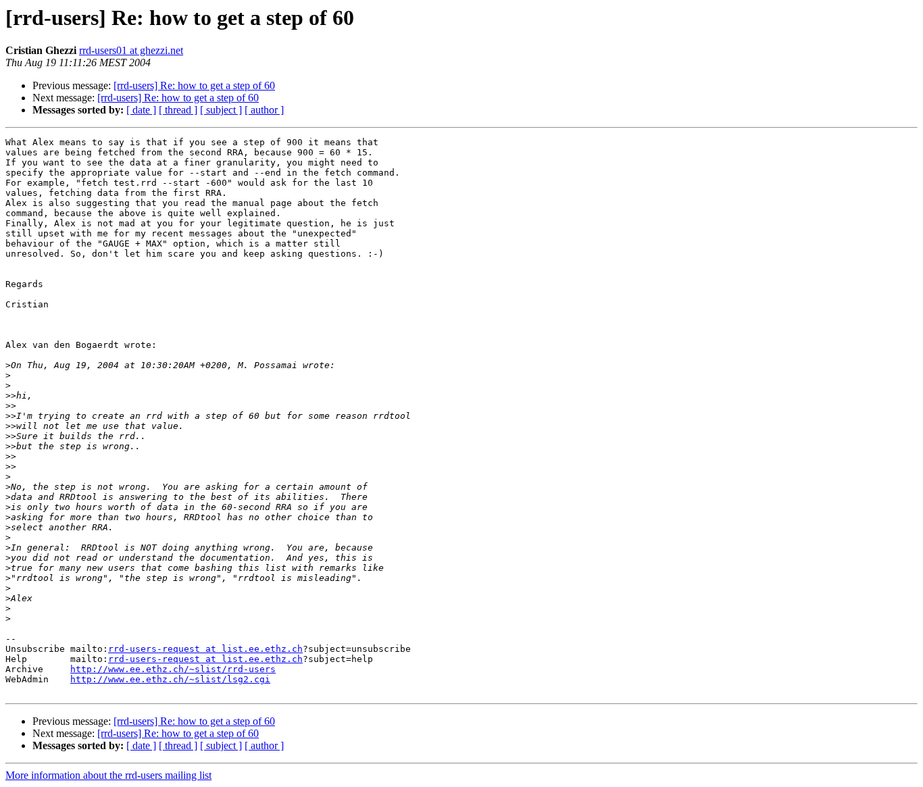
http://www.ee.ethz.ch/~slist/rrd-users (173, 669)
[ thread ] (178, 110)
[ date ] (141, 110)
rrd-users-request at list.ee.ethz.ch (205, 649)
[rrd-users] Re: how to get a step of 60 (194, 85)
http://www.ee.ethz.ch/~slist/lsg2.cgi (170, 679)
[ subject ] (221, 110)
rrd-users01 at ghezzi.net (131, 50)
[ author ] (264, 110)
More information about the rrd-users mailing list (108, 775)
